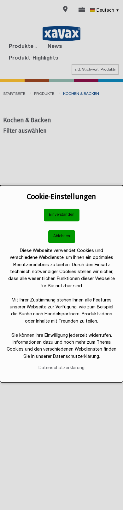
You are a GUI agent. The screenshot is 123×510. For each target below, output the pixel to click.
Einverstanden (61, 215)
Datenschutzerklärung (61, 368)
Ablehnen (61, 236)
